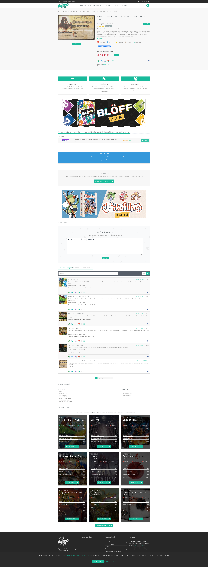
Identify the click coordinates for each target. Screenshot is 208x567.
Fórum (116, 5)
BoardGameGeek (67, 1)
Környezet (79, 287)
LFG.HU (73, 1)
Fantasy (70, 287)
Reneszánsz (77, 304)
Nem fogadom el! (110, 561)
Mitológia (74, 287)
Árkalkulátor (141, 1)
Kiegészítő (106, 64)
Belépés (148, 1)
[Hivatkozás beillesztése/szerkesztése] (81, 239)
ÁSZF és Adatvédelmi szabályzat (112, 549)
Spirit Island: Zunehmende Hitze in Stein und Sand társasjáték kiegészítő (92, 11)
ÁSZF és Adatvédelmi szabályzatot (76, 555)
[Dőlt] (71, 239)
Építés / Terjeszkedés (86, 287)
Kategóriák (97, 5)
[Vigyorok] (84, 239)
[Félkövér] (68, 239)
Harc (73, 304)
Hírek (89, 5)
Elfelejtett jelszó (109, 544)
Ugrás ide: (146, 23)
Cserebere (107, 5)
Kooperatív (108, 66)
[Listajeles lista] (75, 239)
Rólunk (107, 546)
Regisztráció (108, 542)
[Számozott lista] (77, 239)
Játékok (82, 5)
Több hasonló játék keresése (104, 525)
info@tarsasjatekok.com (139, 546)
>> (112, 378)
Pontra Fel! (125, 5)
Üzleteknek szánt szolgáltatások (113, 551)
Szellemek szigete (109, 29)
